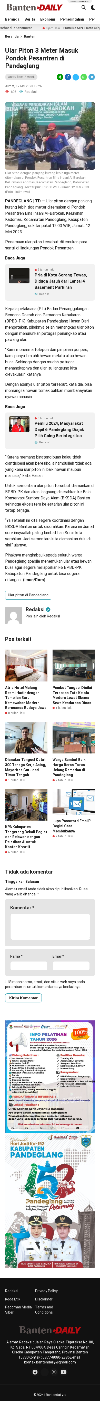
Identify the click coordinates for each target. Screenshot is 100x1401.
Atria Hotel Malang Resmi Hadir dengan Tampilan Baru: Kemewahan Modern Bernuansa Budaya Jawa (25, 698)
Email (58, 956)
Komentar (22, 907)
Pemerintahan (72, 19)
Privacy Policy (46, 1291)
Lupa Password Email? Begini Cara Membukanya (72, 826)
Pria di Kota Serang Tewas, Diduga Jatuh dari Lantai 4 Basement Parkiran (61, 281)
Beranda (12, 19)
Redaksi (11, 1291)
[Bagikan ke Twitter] (76, 77)
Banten (29, 36)
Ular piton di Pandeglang (28, 595)
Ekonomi (47, 19)
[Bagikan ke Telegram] (91, 77)
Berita (30, 19)
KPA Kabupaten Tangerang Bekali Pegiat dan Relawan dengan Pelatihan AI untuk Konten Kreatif (26, 837)
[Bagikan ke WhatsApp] (84, 77)
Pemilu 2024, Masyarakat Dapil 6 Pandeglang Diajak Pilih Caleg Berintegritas (59, 429)
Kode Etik (12, 1299)
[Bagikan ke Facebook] (68, 77)
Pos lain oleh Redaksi (43, 616)
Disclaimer (44, 1299)
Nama (16, 956)
